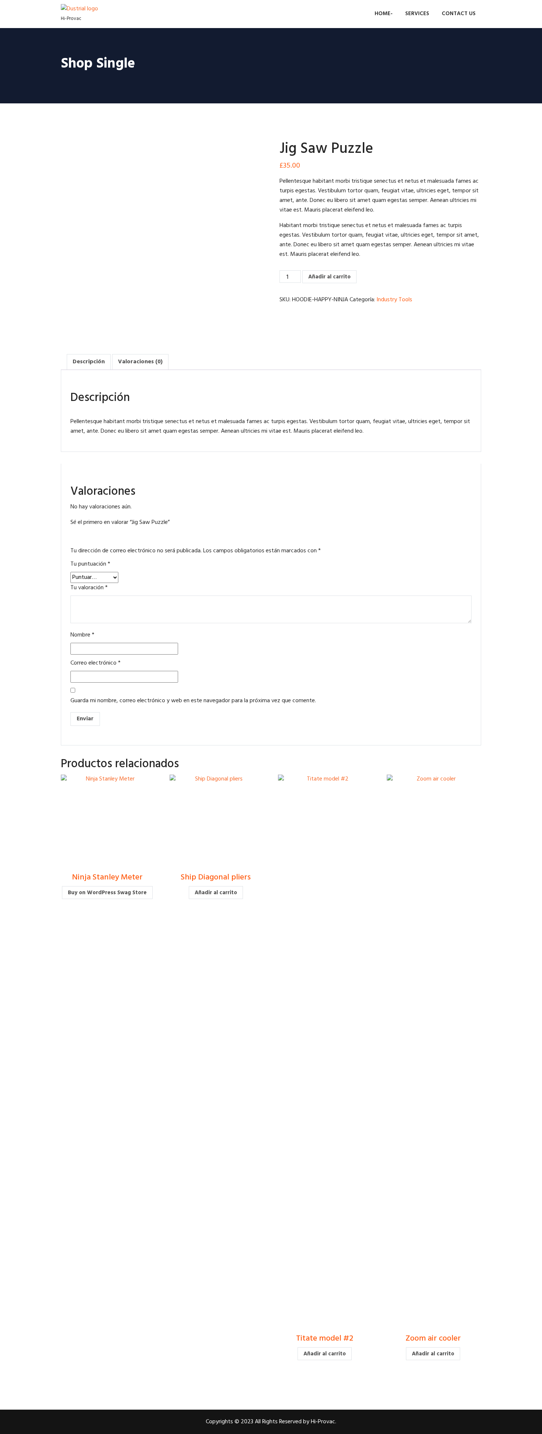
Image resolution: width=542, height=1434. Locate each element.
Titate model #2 (324, 1338)
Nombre (82, 635)
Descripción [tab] (89, 362)
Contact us (459, 13)
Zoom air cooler (433, 1338)
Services (417, 13)
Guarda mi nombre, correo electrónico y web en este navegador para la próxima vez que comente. (193, 701)
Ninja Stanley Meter (107, 877)
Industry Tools (394, 300)
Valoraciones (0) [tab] (140, 362)
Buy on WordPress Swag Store (107, 892)
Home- (384, 13)
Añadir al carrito (329, 276)
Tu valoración (89, 588)
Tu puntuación (90, 564)
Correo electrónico (95, 663)
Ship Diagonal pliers (216, 877)
